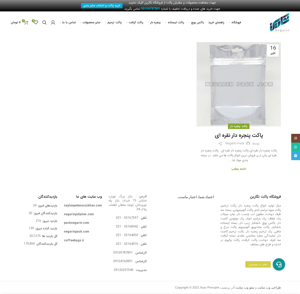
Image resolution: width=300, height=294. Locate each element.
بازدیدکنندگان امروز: (44, 213)
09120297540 (123, 270)
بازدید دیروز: (49, 221)
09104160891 (123, 261)
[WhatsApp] (295, 147)
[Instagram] (295, 138)
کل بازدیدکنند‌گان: (46, 243)
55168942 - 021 (127, 226)
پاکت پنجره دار (238, 126)
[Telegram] (295, 155)
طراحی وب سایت (269, 287)
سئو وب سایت (245, 287)
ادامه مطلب (238, 168)
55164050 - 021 (127, 235)
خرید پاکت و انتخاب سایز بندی (101, 5)
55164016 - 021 (127, 244)
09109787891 (123, 252)
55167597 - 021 (127, 217)
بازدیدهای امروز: (46, 205)
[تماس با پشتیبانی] (279, 264)
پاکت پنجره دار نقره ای (239, 135)
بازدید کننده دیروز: (45, 228)
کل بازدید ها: (49, 236)
